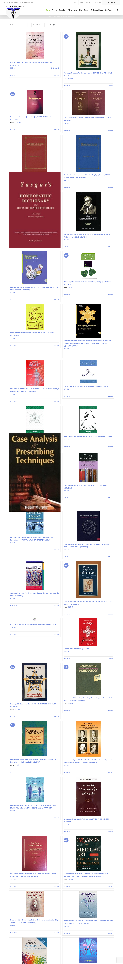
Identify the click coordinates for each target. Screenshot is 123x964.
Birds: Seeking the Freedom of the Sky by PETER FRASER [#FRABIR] (88, 436)
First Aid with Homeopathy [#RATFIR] (76, 649)
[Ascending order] (29, 25)
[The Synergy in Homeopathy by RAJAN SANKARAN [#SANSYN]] (88, 371)
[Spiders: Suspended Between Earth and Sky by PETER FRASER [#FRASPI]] (35, 419)
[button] (117, 10)
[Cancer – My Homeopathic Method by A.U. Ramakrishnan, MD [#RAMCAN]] (35, 45)
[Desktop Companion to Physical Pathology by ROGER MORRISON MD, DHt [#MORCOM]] (35, 153)
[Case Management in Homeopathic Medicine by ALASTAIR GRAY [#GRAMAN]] (88, 467)
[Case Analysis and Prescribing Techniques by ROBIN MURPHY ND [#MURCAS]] (35, 472)
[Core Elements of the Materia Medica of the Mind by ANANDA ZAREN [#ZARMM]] (88, 102)
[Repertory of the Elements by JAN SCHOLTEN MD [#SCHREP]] (88, 950)
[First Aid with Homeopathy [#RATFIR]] (88, 632)
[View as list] (54, 25)
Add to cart (14, 75)
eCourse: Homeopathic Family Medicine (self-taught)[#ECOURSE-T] (33, 624)
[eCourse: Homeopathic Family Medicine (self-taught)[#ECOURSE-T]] (35, 619)
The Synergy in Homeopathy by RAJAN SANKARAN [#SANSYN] (86, 386)
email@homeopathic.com (26, 2)
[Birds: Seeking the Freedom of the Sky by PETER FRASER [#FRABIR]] (88, 419)
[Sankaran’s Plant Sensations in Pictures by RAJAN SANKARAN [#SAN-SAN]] (35, 317)
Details (57, 75)
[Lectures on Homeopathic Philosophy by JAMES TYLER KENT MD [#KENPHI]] (88, 796)
